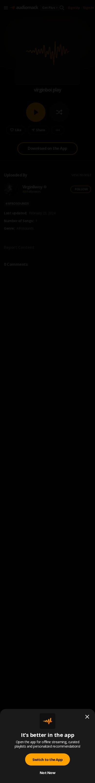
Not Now (47, 772)
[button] (47, 391)
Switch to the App (47, 759)
